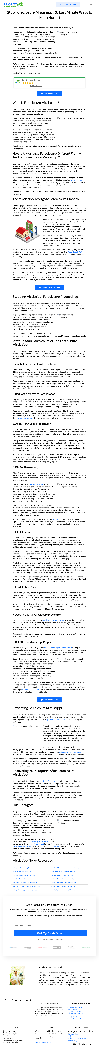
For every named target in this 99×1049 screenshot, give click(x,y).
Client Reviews (36, 86)
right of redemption (51, 781)
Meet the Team (72, 1009)
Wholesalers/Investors (75, 1019)
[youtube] (16, 1000)
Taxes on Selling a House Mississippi (62, 875)
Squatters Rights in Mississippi (22, 871)
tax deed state (77, 180)
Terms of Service (82, 1039)
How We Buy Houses (74, 1011)
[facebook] (5, 1000)
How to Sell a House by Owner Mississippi (25, 882)
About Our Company (74, 1007)
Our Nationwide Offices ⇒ (44, 1042)
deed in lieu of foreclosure (53, 620)
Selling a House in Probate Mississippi (24, 875)
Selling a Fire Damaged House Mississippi (25, 890)
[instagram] (12, 1000)
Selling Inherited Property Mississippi (24, 868)
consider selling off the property (58, 647)
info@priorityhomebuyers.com (78, 1037)
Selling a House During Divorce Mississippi (64, 886)
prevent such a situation (57, 719)
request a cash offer (30, 689)
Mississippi (39, 844)
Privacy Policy (72, 1041)
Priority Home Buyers (41, 841)
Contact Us (71, 1039)
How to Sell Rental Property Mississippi (63, 871)
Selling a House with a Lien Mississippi (62, 879)
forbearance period (24, 418)
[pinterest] (31, 1000)
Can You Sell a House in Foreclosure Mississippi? (66, 868)
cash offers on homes (22, 846)
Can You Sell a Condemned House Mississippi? (27, 886)
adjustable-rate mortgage (70, 752)
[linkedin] (20, 1000)
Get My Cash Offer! (50, 933)
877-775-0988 (53, 846)
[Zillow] (23, 1000)
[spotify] (27, 1000)
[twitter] (9, 1000)
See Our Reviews (73, 1015)
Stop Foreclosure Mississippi (21, 879)
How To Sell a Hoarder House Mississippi (63, 890)
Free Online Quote (73, 1017)
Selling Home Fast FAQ (75, 1013)
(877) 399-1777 (72, 1035)
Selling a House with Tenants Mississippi (63, 882)
